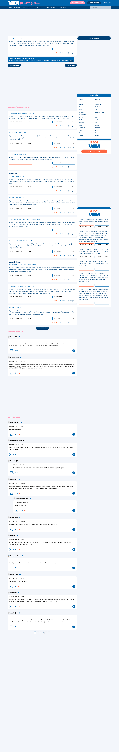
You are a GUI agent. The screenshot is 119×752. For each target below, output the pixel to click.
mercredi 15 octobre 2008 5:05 (16, 444)
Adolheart (13, 422)
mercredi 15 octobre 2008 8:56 (17, 539)
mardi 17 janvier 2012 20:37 (21, 502)
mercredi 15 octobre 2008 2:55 (16, 426)
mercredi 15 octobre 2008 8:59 (17, 560)
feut (11, 535)
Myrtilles (13, 357)
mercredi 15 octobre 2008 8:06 (17, 521)
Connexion (107, 3)
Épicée (24, 7)
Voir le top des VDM (94, 151)
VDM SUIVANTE (71, 65)
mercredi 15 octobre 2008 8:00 (17, 341)
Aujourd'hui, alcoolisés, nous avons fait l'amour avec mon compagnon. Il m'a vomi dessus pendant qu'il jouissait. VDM (93, 263)
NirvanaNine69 (20, 498)
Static (12, 337)
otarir (12, 592)
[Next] (49, 633)
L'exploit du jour (15, 262)
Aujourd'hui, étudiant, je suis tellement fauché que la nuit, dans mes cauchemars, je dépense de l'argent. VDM (93, 221)
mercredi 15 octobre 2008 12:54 (17, 361)
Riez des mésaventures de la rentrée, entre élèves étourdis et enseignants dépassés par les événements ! (40, 59)
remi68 (12, 517)
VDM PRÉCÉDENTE (14, 65)
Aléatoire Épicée (33, 7)
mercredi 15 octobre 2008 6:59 (17, 465)
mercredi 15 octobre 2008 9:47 (17, 617)
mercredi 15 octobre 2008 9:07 (17, 578)
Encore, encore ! (42, 328)
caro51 (12, 613)
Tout (10, 7)
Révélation (13, 174)
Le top (42, 7)
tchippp (12, 574)
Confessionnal (51, 7)
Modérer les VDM (94, 2)
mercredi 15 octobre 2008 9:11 (16, 596)
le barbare (13, 556)
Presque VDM (62, 7)
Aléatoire (17, 7)
